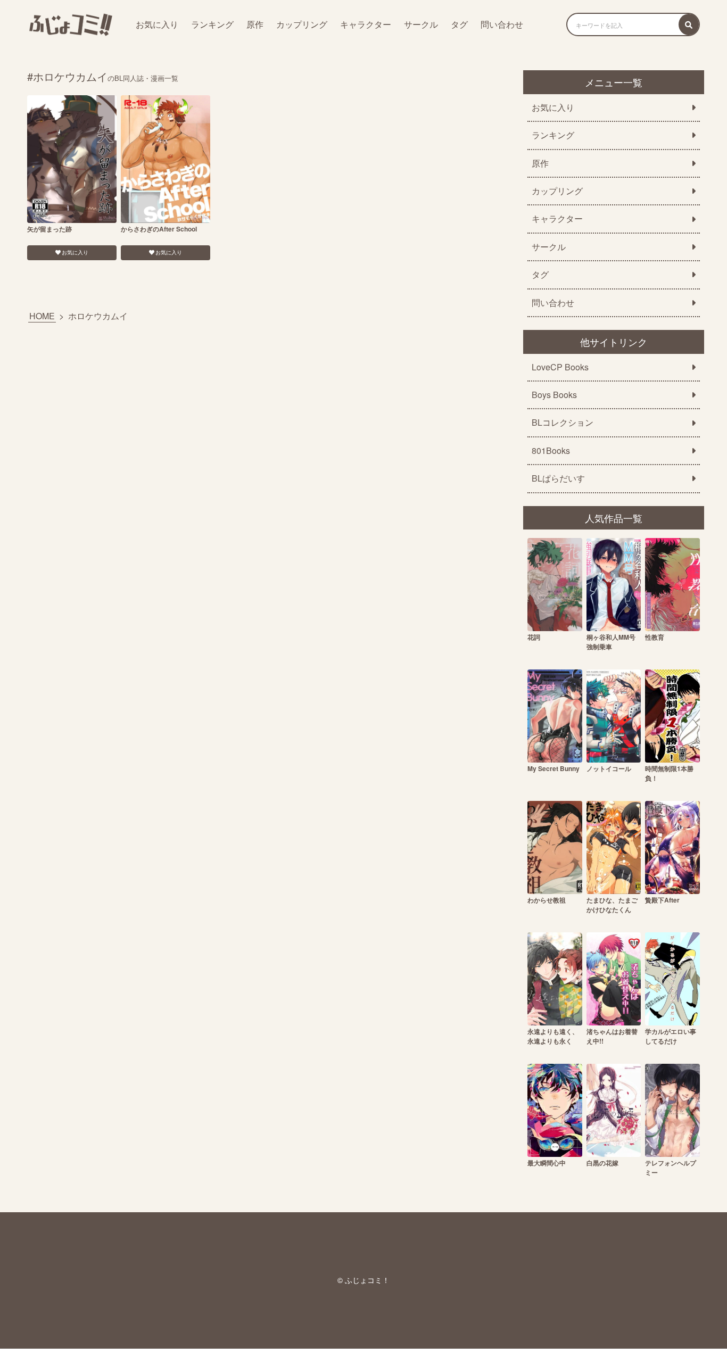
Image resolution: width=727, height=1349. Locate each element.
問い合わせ (502, 24)
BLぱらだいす (558, 478)
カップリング (301, 24)
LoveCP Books (560, 367)
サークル (421, 24)
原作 (254, 24)
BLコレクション (562, 422)
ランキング (212, 24)
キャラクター (365, 24)
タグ (459, 24)
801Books (551, 451)
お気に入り (157, 24)
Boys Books (554, 395)
